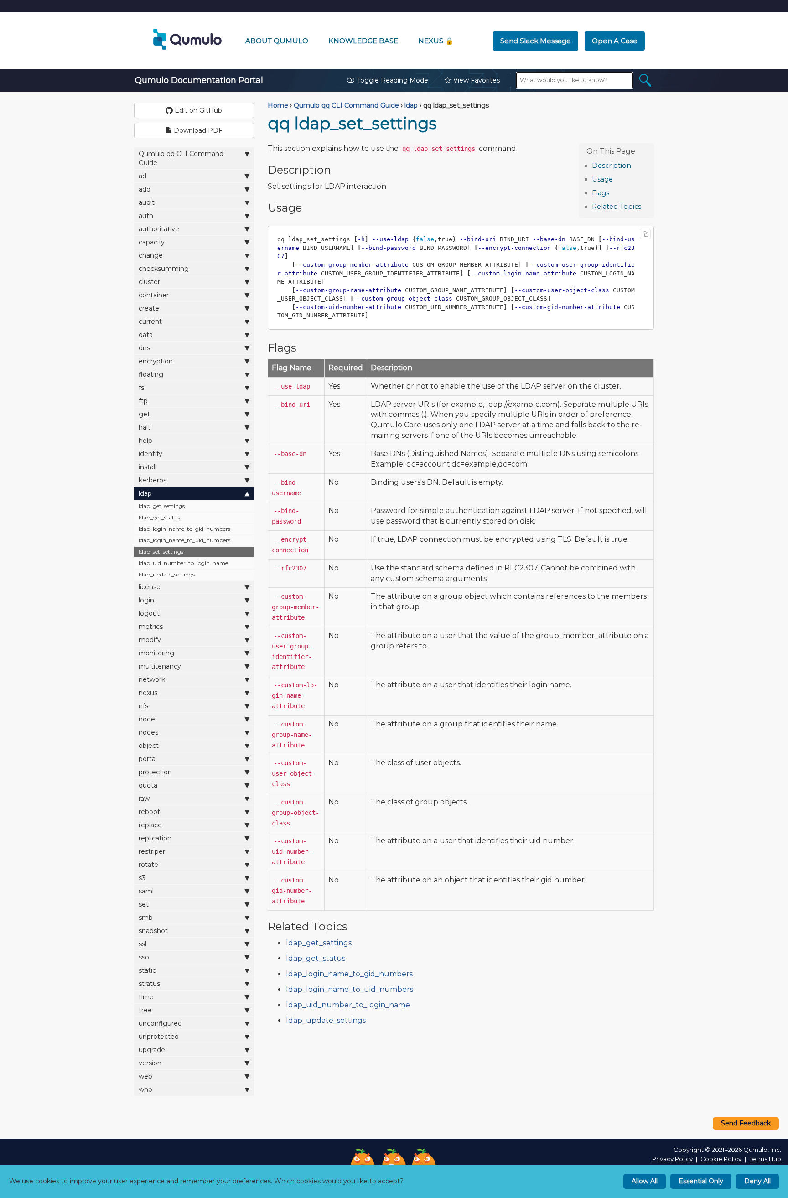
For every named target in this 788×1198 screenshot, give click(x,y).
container (154, 295)
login (146, 600)
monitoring (156, 653)
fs (141, 388)
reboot (149, 812)
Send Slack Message (535, 40)
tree (145, 1010)
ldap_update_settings (167, 574)
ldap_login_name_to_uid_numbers (184, 540)
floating (151, 374)
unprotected (159, 1036)
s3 (142, 878)
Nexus (436, 40)
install (147, 467)
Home (278, 105)
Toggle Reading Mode (392, 80)
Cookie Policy (720, 1158)
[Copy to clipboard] (645, 234)
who (145, 1089)
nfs (143, 706)
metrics (151, 626)
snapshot (153, 931)
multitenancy (160, 666)
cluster (149, 282)
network (152, 679)
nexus (148, 693)
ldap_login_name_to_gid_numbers (184, 528)
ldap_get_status (159, 517)
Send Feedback (746, 1123)
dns (144, 348)
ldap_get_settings (162, 506)
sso (144, 957)
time (146, 997)
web (145, 1076)
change (151, 255)
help (145, 440)
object (149, 746)
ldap (145, 493)
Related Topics (616, 206)
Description (611, 165)
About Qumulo (276, 40)
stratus (149, 984)
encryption (156, 361)
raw (144, 798)
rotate (148, 865)
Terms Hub (765, 1158)
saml (146, 891)
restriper (152, 851)
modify (150, 640)
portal (148, 759)
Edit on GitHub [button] (197, 110)
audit (147, 202)
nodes (148, 732)
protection (155, 772)
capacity (152, 242)
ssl (142, 944)
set (144, 904)
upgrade (152, 1050)
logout (149, 613)
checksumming (164, 268)
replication (155, 838)
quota (148, 785)
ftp (143, 401)
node (147, 719)
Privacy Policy (672, 1158)
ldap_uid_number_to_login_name (183, 563)
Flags (600, 193)
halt (144, 427)
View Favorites (476, 80)
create (149, 308)
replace (150, 825)
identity (150, 454)
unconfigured (160, 1023)
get (144, 414)
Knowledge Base (363, 40)
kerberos (152, 480)
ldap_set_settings (161, 551)
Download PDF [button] (197, 130)
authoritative (159, 229)
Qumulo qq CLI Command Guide (181, 158)
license (150, 587)
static (147, 970)
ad (142, 176)
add (144, 189)
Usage (602, 179)
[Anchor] (635, 164)
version (150, 1063)
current (150, 321)
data (146, 335)
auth (146, 216)
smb (146, 917)
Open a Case (615, 40)
